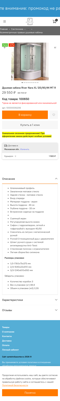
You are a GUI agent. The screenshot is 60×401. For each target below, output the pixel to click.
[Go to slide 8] (35, 82)
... (28, 29)
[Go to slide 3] (26, 82)
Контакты (7, 336)
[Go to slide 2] (24, 82)
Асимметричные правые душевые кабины (21, 32)
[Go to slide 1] (22, 82)
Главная (4, 29)
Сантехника (17, 29)
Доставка (6, 340)
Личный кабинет (10, 349)
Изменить (24, 149)
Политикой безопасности (15, 385)
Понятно (30, 392)
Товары (5, 327)
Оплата (5, 345)
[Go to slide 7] (33, 82)
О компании (8, 331)
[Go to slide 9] (37, 82)
